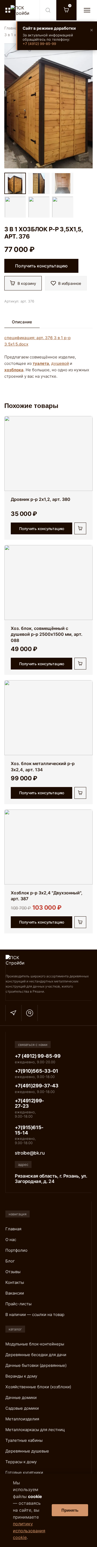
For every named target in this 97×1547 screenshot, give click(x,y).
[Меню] (87, 10)
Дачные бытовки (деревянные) (36, 1365)
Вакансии (14, 1293)
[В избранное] (84, 425)
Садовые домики (22, 1408)
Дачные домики (21, 1397)
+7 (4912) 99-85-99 (39, 43)
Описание (22, 321)
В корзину (27, 283)
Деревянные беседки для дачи (35, 1354)
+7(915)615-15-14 (29, 1130)
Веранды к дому (21, 1376)
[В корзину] (80, 528)
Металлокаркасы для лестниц (35, 1429)
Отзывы (12, 1271)
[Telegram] (13, 1013)
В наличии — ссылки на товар (34, 1314)
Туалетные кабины (24, 1440)
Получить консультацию (41, 265)
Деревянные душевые (27, 1451)
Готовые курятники (24, 1472)
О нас (10, 1239)
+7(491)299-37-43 (36, 1085)
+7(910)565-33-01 (36, 1071)
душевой (60, 363)
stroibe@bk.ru (30, 1153)
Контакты (14, 1282)
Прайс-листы (18, 1303)
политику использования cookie (29, 1530)
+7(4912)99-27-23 (29, 1103)
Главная (11, 28)
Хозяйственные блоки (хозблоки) (38, 1386)
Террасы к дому (21, 1461)
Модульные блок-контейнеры (34, 1343)
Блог (10, 1261)
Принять (69, 1510)
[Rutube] (30, 1013)
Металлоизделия (22, 1418)
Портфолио (16, 1250)
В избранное (69, 283)
